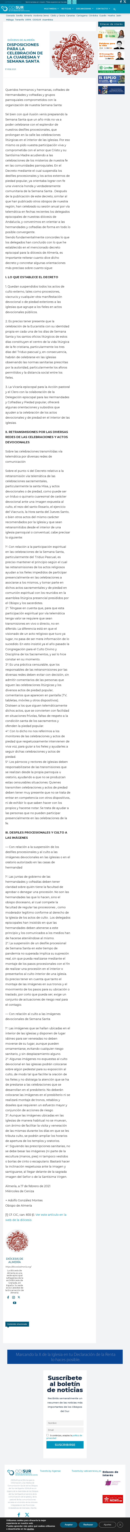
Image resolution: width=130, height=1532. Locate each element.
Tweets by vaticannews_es (86, 1471)
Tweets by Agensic (50, 1471)
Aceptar (69, 1524)
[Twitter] (125, 2)
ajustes (30, 1529)
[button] (114, 9)
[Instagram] (13, 1297)
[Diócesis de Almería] (17, 1241)
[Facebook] (121, 2)
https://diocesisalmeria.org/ (14, 1267)
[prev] (69, 2)
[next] (74, 2)
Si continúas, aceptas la (64, 1436)
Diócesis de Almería (21, 40)
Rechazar (88, 1524)
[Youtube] (14, 1302)
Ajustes (107, 1524)
